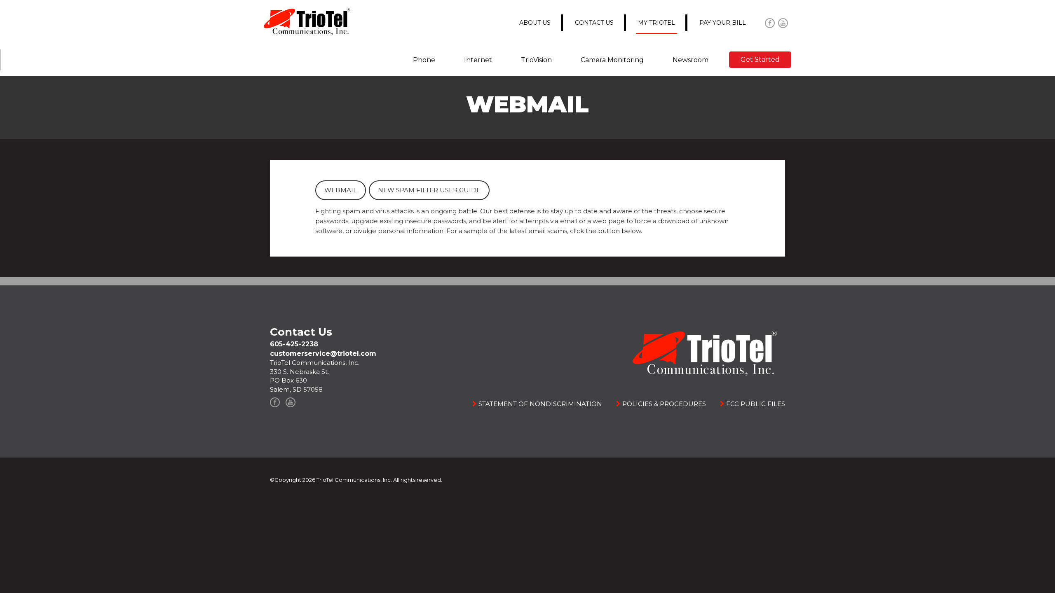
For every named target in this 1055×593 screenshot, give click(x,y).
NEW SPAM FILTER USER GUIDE (429, 190)
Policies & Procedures (663, 404)
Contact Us (594, 22)
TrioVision (536, 60)
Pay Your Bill (722, 22)
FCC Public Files (754, 404)
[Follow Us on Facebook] (275, 402)
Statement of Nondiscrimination (539, 404)
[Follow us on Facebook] (770, 23)
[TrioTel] (307, 21)
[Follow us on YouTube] (783, 23)
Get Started (760, 59)
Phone (424, 60)
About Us (535, 22)
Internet (478, 60)
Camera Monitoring (612, 60)
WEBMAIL (340, 190)
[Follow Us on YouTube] (290, 402)
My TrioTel (656, 22)
